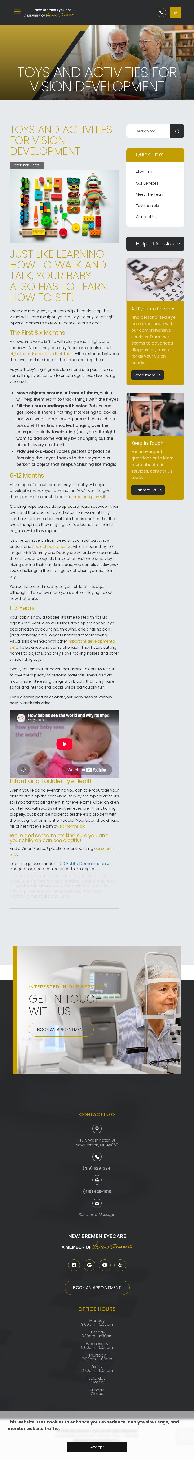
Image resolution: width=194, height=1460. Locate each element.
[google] (89, 1265)
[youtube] (105, 1265)
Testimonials (147, 205)
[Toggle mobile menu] (17, 11)
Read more (144, 375)
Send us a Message (97, 1215)
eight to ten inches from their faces (42, 353)
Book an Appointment (61, 1029)
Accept (97, 1447)
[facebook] (74, 1265)
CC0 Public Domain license (83, 863)
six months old (72, 826)
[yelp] (120, 1265)
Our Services (147, 183)
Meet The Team (150, 194)
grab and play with (90, 496)
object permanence (52, 546)
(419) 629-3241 (97, 1168)
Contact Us (146, 216)
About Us (144, 172)
